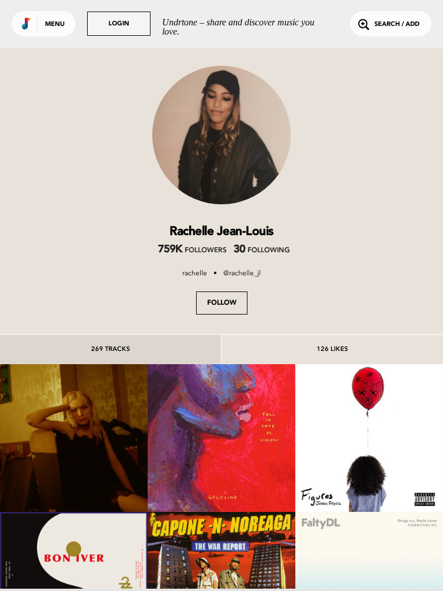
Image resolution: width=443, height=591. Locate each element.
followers (192, 250)
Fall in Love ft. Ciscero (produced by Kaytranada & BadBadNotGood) (221, 469)
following (262, 250)
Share (104, 437)
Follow (221, 303)
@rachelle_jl (242, 273)
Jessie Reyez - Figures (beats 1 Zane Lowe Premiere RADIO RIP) (369, 469)
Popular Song (73, 480)
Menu (55, 24)
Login (118, 24)
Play (73, 437)
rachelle (194, 273)
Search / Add (396, 24)
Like (43, 437)
